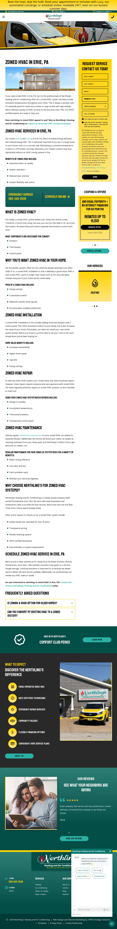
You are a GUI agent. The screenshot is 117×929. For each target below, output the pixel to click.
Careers (65, 888)
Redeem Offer (94, 227)
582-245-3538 (16, 881)
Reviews (66, 894)
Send (95, 177)
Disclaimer (42, 923)
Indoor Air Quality (41, 891)
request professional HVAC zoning (44, 123)
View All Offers (94, 251)
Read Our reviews (74, 838)
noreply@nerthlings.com (91, 168)
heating (18, 138)
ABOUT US (19, 756)
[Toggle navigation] (3, 17)
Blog (64, 891)
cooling (29, 138)
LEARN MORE (97, 639)
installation (65, 123)
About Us (66, 885)
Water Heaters (40, 894)
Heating (38, 885)
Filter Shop (59, 11)
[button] (92, 245)
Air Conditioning (41, 888)
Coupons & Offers (102, 11)
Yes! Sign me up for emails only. (96, 119)
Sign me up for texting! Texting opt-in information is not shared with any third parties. (96, 124)
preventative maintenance (30, 435)
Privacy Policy (56, 923)
